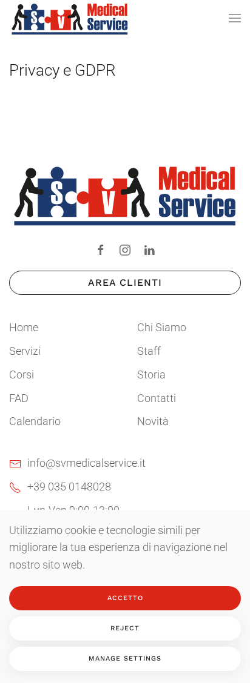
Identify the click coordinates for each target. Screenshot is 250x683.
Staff (149, 351)
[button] (235, 18)
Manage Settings (125, 658)
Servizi (25, 351)
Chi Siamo (161, 327)
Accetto (125, 598)
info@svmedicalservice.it (86, 463)
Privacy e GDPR (62, 70)
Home (23, 327)
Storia (151, 374)
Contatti (156, 398)
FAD (19, 398)
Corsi (21, 374)
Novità (153, 421)
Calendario (35, 421)
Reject (125, 628)
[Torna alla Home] (69, 18)
